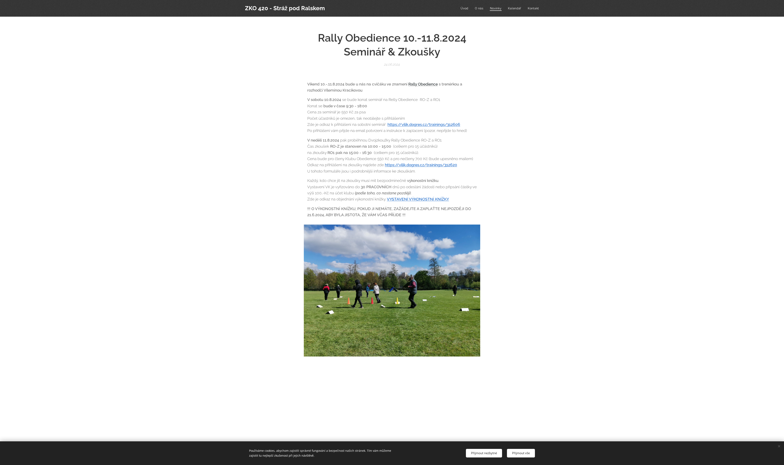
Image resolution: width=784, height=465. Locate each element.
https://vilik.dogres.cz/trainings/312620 (421, 165)
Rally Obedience (423, 84)
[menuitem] (466, 8)
